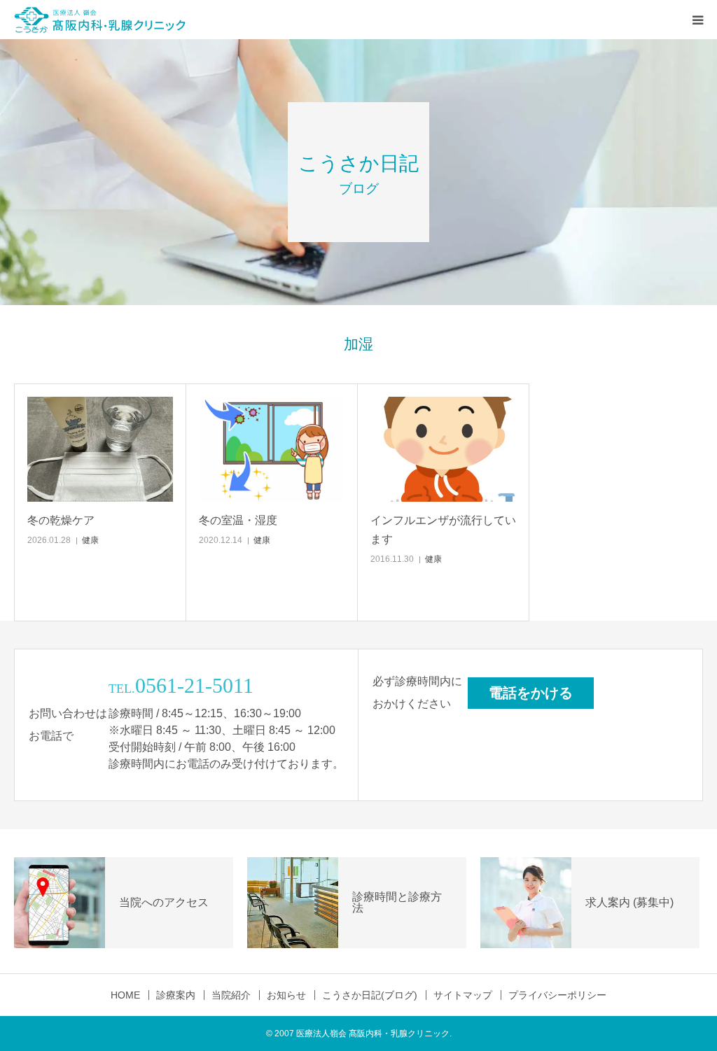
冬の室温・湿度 (238, 520)
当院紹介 (231, 995)
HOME (125, 995)
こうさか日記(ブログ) (369, 995)
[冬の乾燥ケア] (100, 449)
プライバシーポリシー (557, 995)
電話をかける (531, 692)
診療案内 (175, 995)
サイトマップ (462, 995)
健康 (90, 540)
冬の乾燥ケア (61, 520)
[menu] (697, 19)
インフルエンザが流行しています (443, 529)
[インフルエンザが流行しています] (443, 449)
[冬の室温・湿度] (271, 449)
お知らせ (286, 995)
